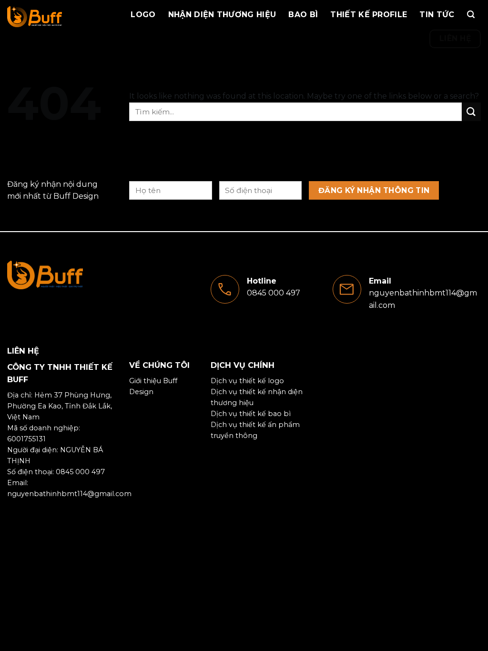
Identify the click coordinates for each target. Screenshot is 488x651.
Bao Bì (303, 14)
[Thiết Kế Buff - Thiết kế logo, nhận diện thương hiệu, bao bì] (50, 16)
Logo (143, 14)
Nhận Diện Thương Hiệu (222, 14)
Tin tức (436, 14)
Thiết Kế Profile (368, 14)
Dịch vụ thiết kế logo (247, 380)
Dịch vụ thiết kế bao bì (251, 413)
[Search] (471, 14)
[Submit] (471, 111)
